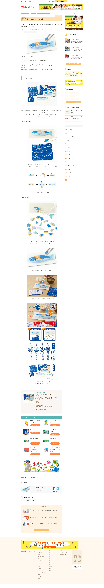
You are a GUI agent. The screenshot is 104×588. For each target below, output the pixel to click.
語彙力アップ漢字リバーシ (55, 439)
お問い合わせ (24, 585)
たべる (68, 154)
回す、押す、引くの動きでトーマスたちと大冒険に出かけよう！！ (44, 510)
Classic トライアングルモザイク (35, 421)
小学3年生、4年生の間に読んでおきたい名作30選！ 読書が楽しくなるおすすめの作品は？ (76, 58)
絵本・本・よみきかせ (76, 39)
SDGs (68, 133)
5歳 (49, 562)
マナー (34, 500)
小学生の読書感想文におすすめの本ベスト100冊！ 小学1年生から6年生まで (77, 42)
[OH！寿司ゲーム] (26, 432)
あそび (68, 151)
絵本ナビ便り (69, 172)
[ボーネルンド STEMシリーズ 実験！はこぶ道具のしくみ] (46, 451)
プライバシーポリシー (34, 585)
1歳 (49, 554)
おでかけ (39, 560)
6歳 (49, 564)
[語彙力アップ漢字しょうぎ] (26, 441)
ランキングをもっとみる (73, 63)
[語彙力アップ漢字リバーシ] (46, 441)
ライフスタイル (70, 158)
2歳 (49, 556)
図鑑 (50, 570)
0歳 (49, 552)
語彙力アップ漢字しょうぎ (35, 439)
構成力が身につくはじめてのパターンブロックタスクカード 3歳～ (35, 449)
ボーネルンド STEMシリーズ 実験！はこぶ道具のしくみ (55, 449)
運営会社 (28, 585)
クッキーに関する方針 (51, 1)
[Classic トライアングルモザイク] (26, 423)
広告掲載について (62, 585)
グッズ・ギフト (33, 13)
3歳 (49, 558)
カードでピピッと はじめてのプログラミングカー (55, 430)
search (81, 1)
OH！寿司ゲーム (33, 429)
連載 (32, 29)
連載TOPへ (59, 15)
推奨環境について (55, 585)
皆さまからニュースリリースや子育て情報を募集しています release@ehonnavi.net (77, 567)
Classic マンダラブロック (55, 421)
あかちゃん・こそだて (71, 165)
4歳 (49, 560)
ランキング (69, 176)
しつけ (23, 500)
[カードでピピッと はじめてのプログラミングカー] (46, 432)
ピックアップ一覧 (63, 552)
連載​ (38, 580)
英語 (68, 140)
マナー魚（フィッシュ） (42, 107)
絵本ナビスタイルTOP (42, 585)
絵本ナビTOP (49, 585)
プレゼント (69, 169)
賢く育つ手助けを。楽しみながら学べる (43, 13)
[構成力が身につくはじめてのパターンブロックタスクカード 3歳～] (26, 451)
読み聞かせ (51, 566)
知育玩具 (28, 500)
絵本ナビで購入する (35, 425)
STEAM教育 (69, 129)
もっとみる (41, 529)
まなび (68, 147)
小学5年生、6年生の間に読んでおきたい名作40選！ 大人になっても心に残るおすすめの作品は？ (77, 50)
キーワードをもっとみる (73, 102)
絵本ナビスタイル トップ (25, 13)
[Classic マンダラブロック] (46, 423)
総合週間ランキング (63, 554)
